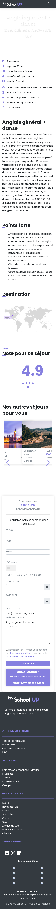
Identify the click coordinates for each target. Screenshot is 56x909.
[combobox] (11, 568)
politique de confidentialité (20, 656)
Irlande (6, 810)
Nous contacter (28, 898)
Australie (7, 814)
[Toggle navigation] (51, 4)
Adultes (6, 777)
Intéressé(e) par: (15, 617)
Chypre (6, 833)
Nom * (9, 541)
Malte (5, 803)
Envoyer (28, 663)
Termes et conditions (27, 891)
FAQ (4, 752)
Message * (12, 626)
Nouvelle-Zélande (12, 829)
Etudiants (7, 773)
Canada (6, 818)
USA (4, 822)
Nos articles (9, 744)
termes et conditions (21, 653)
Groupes (7, 785)
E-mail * (10, 551)
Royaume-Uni (10, 806)
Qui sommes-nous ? (14, 748)
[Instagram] (13, 853)
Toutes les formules (13, 741)
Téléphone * (12, 562)
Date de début (14, 581)
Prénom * (11, 530)
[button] (48, 463)
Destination (13, 609)
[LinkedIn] (19, 853)
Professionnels (10, 781)
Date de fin (12, 595)
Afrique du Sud (10, 825)
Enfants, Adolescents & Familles (20, 770)
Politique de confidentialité (18, 894)
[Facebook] (6, 853)
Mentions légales (42, 894)
